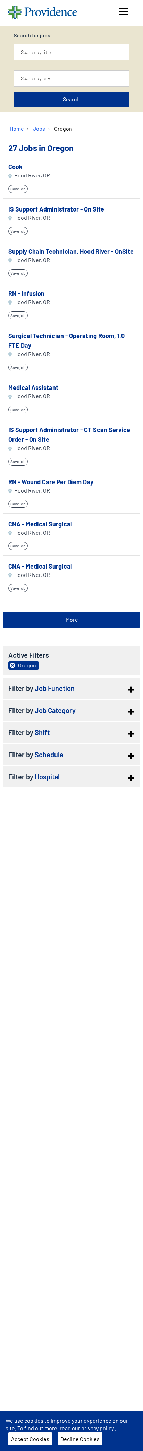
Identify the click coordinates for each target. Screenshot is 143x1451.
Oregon (63, 128)
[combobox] (71, 52)
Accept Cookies (30, 1438)
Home (17, 128)
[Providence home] (42, 13)
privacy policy (98, 1428)
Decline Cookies (80, 1438)
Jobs (39, 128)
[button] (71, 688)
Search (71, 99)
